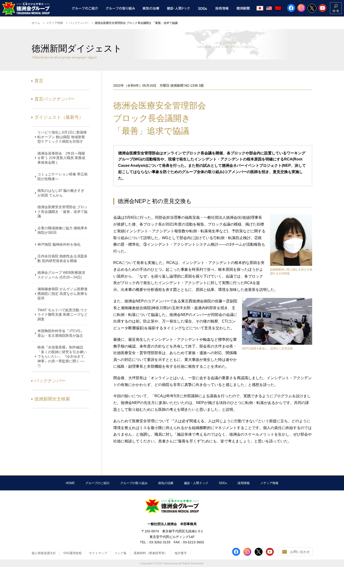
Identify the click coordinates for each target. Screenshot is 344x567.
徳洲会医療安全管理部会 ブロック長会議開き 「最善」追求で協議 (62, 211)
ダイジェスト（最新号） (58, 117)
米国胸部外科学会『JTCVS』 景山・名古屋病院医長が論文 (60, 333)
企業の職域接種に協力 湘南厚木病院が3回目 (62, 230)
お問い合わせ (300, 552)
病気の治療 (165, 483)
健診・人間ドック (196, 483)
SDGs (223, 483)
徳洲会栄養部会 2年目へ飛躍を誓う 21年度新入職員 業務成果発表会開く (61, 157)
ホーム (36, 23)
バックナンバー (79, 23)
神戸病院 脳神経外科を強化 (59, 244)
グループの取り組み (134, 483)
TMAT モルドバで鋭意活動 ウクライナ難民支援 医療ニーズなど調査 (62, 314)
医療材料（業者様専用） (150, 553)
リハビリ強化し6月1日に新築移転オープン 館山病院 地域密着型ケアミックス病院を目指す (62, 136)
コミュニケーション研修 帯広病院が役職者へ (62, 176)
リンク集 (120, 553)
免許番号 (181, 553)
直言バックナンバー (54, 98)
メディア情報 (54, 23)
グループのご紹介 (97, 483)
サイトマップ (98, 553)
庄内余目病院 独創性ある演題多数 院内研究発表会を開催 (62, 258)
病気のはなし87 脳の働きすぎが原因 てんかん (60, 193)
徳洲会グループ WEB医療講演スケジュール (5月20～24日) (61, 275)
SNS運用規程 (72, 553)
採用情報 (244, 483)
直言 (38, 80)
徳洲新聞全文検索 (52, 399)
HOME (70, 483)
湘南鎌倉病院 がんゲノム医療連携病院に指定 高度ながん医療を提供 (62, 293)
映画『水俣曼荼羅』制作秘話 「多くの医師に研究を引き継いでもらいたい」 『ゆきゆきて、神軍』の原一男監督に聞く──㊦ (62, 356)
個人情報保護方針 (44, 553)
